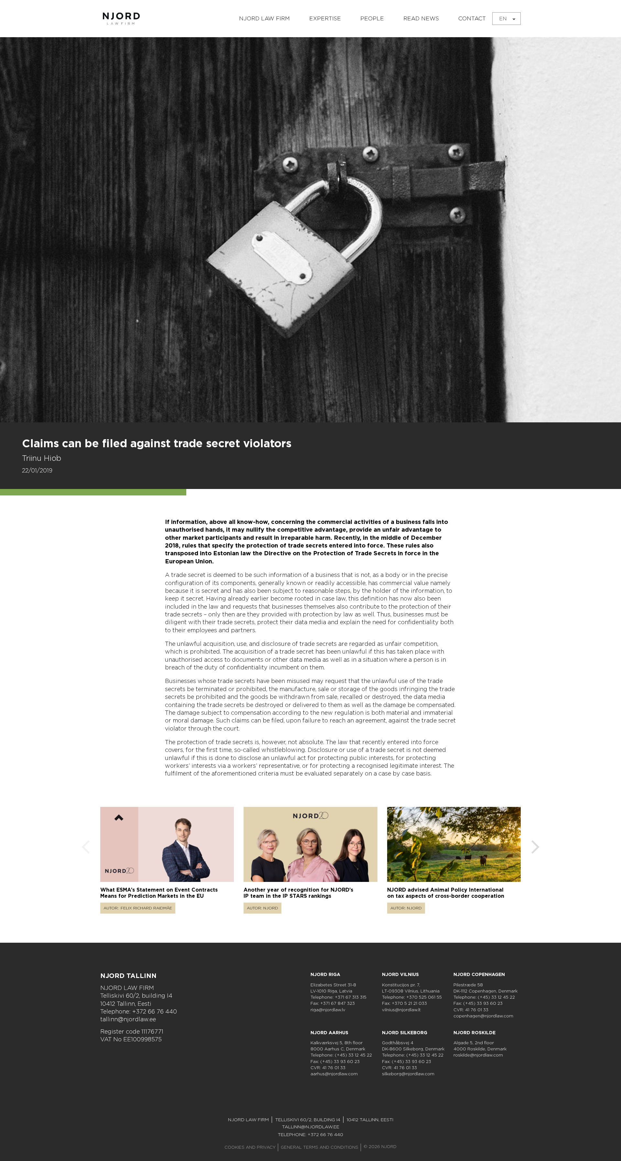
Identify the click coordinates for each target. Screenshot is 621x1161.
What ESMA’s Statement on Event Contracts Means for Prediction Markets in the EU (159, 893)
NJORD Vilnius (400, 974)
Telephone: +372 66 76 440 (138, 1011)
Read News (421, 18)
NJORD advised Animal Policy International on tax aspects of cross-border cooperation (445, 893)
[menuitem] (506, 18)
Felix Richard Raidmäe (146, 908)
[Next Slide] (535, 848)
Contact (472, 18)
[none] (506, 18)
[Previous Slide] (86, 848)
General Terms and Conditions (319, 1147)
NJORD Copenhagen (479, 974)
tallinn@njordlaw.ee (128, 1019)
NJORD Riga (325, 974)
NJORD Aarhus (329, 1032)
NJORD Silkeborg (404, 1032)
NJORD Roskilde (474, 1032)
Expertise (325, 18)
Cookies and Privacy (250, 1147)
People (372, 18)
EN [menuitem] (503, 19)
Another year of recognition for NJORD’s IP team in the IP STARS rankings (298, 893)
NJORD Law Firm (264, 18)
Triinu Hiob (41, 458)
